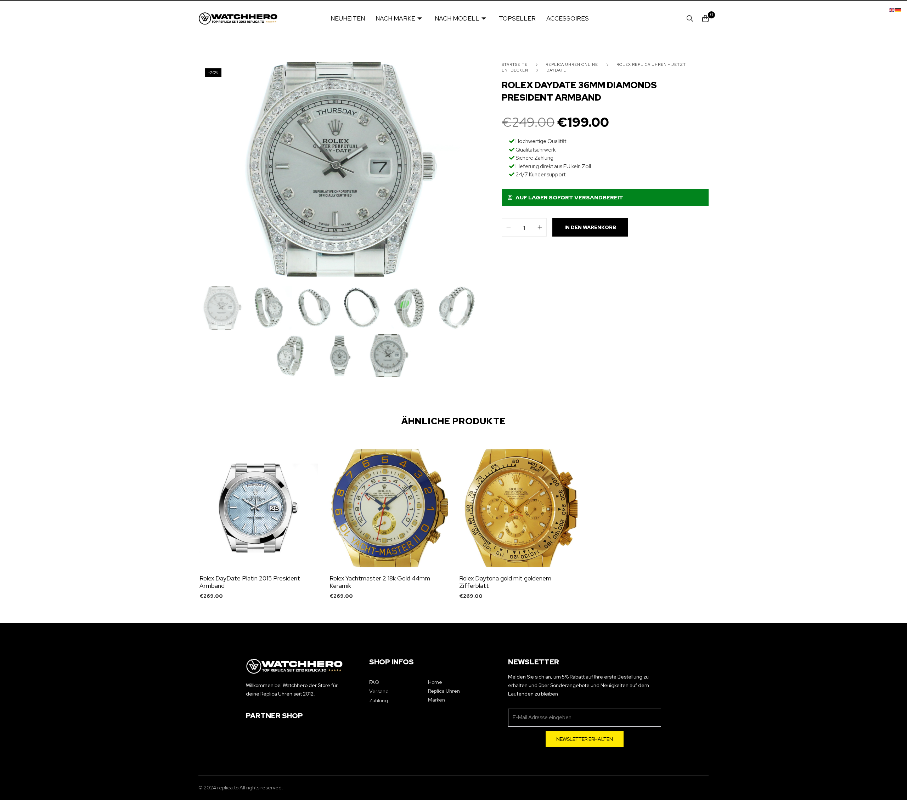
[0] (705, 18)
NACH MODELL (457, 18)
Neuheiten (348, 18)
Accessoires (567, 18)
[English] (892, 9)
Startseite (515, 64)
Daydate (556, 70)
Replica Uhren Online (572, 64)
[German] (898, 9)
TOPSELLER (517, 18)
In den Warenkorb (590, 227)
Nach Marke (395, 18)
